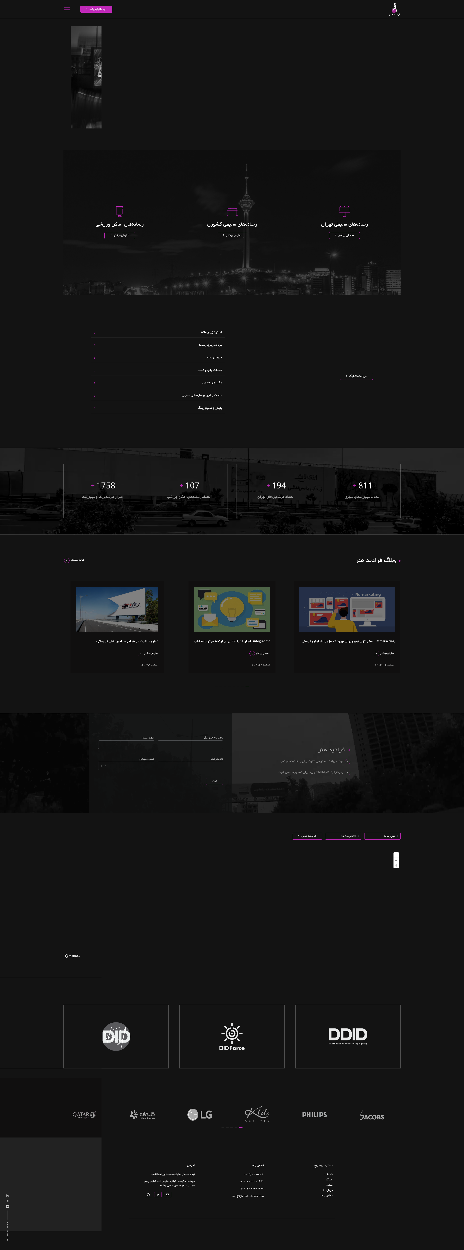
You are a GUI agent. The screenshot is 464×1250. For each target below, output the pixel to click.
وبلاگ (329, 1179)
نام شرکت (217, 759)
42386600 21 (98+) (252, 1188)
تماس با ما (275, 24)
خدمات (382, 24)
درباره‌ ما (328, 1190)
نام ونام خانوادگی (213, 738)
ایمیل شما (148, 738)
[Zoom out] (396, 860)
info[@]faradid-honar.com (248, 1196)
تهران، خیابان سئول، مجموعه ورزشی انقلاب (173, 1174)
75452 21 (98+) (254, 1174)
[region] (232, 904)
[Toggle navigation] (66, 9)
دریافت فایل (308, 836)
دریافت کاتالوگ (357, 376)
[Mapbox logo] (72, 956)
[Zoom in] (396, 855)
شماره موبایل (146, 759)
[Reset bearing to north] (396, 865)
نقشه (373, 24)
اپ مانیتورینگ (97, 9)
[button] (241, 1127)
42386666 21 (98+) (252, 1181)
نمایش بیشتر (346, 235)
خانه (390, 24)
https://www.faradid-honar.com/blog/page (331, 24)
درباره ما (288, 24)
